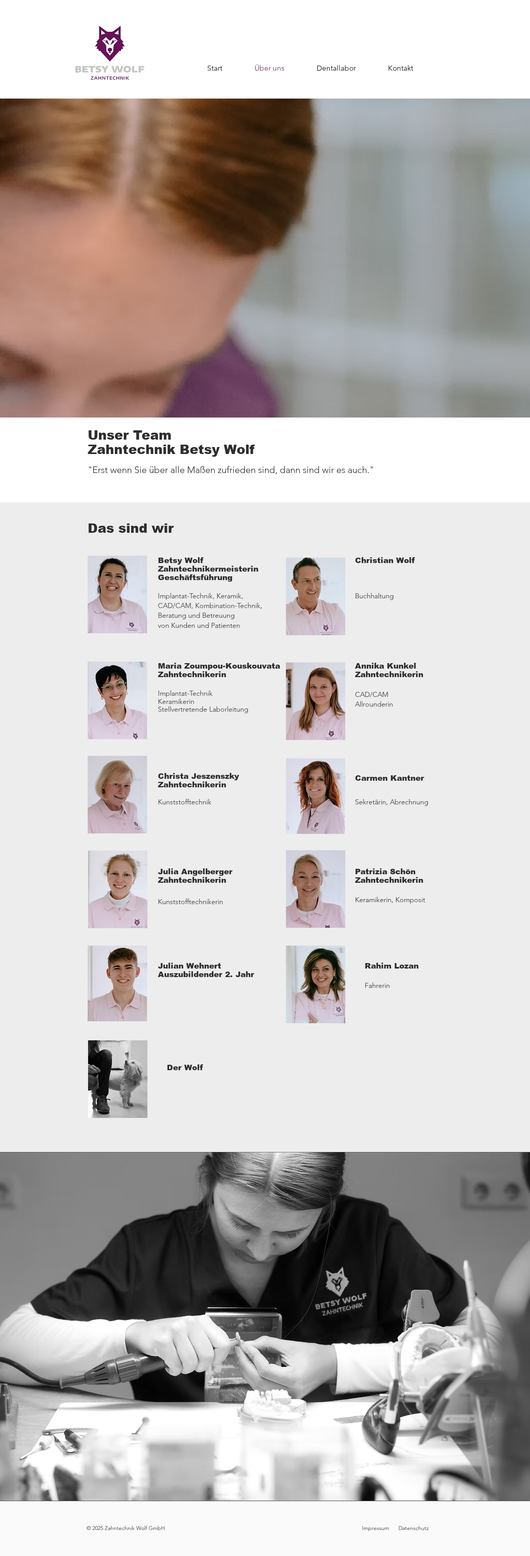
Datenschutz (413, 1528)
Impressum (376, 1528)
